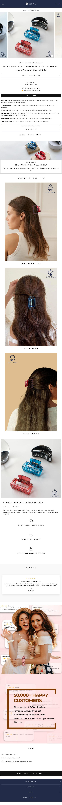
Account (30, 786)
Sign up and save (30, 797)
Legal (30, 792)
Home (21, 63)
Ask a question (31, 129)
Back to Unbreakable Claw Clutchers (32, 773)
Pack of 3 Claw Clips (31, 75)
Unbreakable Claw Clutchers (32, 63)
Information (30, 781)
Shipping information (31, 126)
